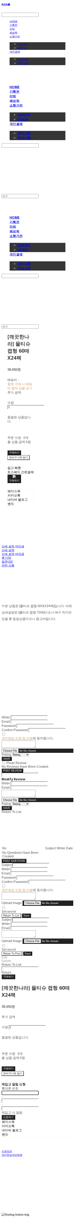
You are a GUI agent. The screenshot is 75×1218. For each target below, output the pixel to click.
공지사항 (23, 59)
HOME (13, 21)
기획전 (13, 25)
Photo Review (16, 763)
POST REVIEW (12, 770)
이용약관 (7, 1151)
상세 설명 (8, 550)
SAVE (6, 758)
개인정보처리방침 (12, 1154)
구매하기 (8, 976)
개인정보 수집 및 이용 (17, 738)
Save (26, 915)
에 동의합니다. (28, 738)
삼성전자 (23, 44)
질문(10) (7, 561)
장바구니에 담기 (12, 1073)
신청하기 (8, 1117)
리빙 (12, 29)
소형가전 (15, 36)
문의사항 (23, 63)
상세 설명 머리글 (13, 546)
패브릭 (13, 32)
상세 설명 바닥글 (13, 554)
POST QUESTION (14, 860)
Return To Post (12, 953)
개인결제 (15, 51)
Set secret (9, 911)
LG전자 (22, 48)
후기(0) (6, 557)
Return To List (11, 915)
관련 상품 (8, 565)
